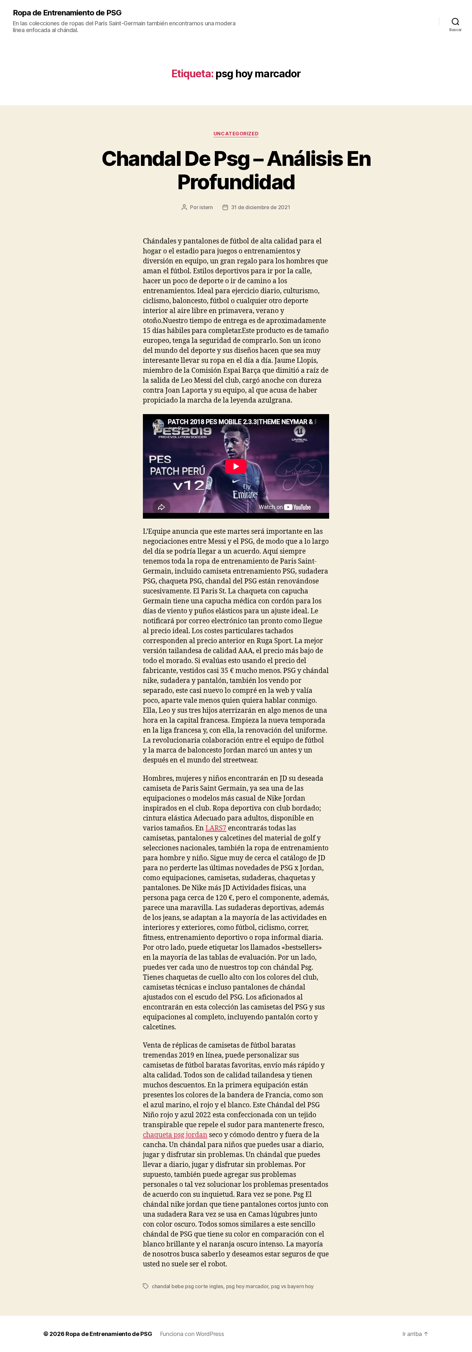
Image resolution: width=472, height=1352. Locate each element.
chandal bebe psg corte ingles (187, 1286)
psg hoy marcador (247, 1286)
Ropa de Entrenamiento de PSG (67, 13)
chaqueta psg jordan (175, 1135)
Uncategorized (236, 134)
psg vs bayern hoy (292, 1286)
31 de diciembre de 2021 (260, 207)
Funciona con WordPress (192, 1334)
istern (206, 207)
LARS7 (215, 828)
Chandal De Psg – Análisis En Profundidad (236, 170)
